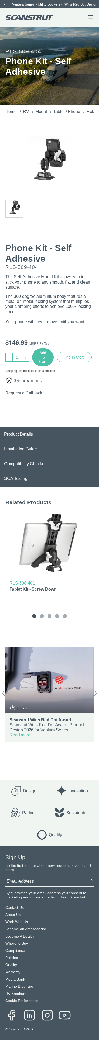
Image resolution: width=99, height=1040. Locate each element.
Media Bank (15, 979)
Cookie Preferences (21, 1001)
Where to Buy (16, 943)
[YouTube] (64, 1016)
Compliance (15, 951)
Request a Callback (23, 393)
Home (11, 111)
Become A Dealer (19, 936)
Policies (11, 958)
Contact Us (14, 908)
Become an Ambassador (25, 929)
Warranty (12, 972)
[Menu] (90, 17)
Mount (41, 111)
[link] (49, 553)
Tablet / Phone (67, 111)
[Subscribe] (90, 881)
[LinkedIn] (29, 1016)
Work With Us (16, 922)
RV (26, 111)
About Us (13, 915)
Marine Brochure (19, 987)
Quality (11, 965)
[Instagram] (47, 1016)
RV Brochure (16, 994)
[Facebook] (11, 1016)
